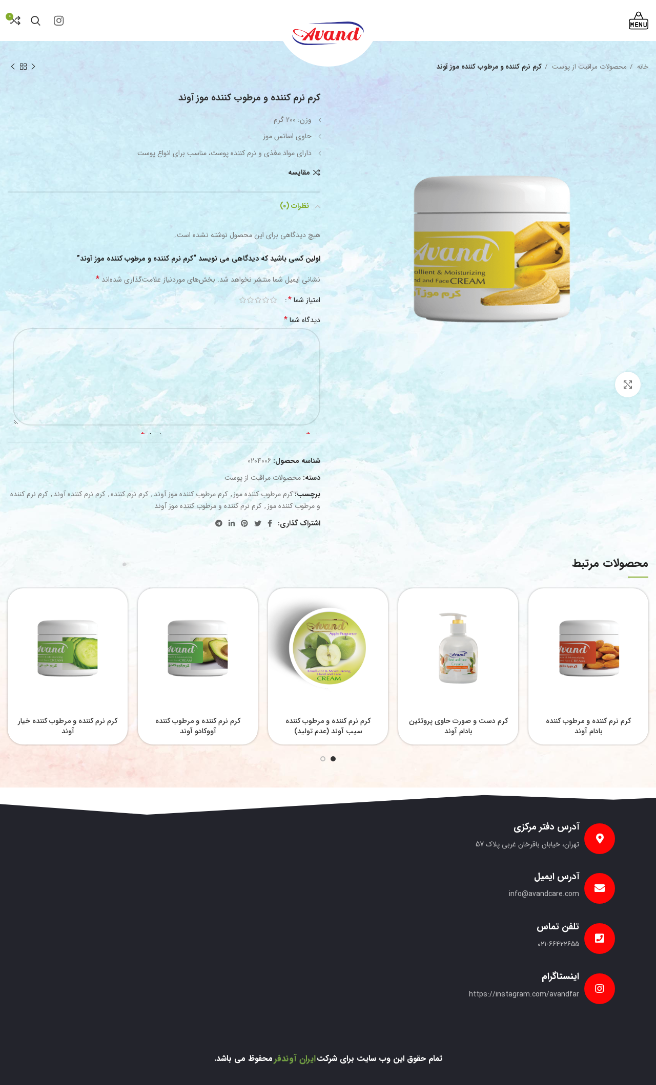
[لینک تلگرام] (218, 523)
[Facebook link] (269, 523)
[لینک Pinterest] (244, 523)
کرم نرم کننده (129, 494)
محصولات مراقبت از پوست (588, 66)
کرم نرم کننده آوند (79, 494)
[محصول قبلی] (33, 67)
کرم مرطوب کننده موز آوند (191, 494)
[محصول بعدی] (13, 67)
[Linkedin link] (231, 523)
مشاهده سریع (536, 604)
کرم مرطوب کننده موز (263, 494)
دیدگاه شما (302, 320)
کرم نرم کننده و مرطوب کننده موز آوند (207, 506)
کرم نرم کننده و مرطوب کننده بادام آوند (588, 726)
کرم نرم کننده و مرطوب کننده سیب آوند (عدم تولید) (328, 726)
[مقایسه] (536, 628)
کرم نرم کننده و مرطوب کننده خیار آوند (67, 726)
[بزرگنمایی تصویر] (628, 384)
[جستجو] (36, 20)
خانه (641, 66)
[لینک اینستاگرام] (59, 20)
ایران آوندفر (294, 1058)
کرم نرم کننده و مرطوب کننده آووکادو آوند (197, 726)
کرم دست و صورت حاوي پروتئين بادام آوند (458, 726)
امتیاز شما (304, 300)
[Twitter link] (257, 523)
